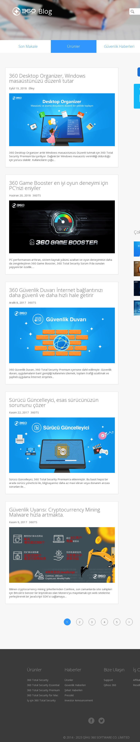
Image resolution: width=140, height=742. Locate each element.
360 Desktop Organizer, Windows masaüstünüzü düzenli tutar (47, 78)
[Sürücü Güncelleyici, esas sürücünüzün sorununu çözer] (62, 472)
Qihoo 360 (110, 685)
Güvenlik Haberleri (75, 685)
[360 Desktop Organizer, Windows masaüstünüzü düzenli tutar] (62, 145)
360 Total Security (37, 680)
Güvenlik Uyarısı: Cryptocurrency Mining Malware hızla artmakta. (54, 512)
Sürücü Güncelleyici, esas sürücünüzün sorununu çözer (53, 402)
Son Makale (28, 46)
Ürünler (73, 46)
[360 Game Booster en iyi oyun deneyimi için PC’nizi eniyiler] (62, 252)
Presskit (69, 695)
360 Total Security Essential (43, 685)
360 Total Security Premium (43, 690)
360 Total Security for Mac (42, 695)
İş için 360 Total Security (41, 700)
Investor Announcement (79, 700)
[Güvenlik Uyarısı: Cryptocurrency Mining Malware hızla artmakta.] (62, 582)
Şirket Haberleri (73, 690)
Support (108, 680)
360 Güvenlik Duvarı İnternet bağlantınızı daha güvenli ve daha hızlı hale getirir (56, 292)
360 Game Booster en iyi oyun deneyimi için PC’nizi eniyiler (58, 185)
